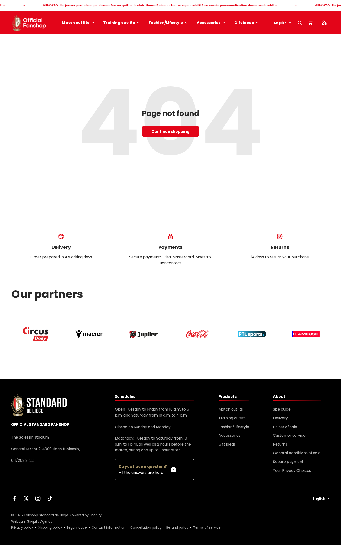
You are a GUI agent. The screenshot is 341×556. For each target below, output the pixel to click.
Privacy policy (22, 527)
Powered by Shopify (86, 515)
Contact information (108, 527)
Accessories (208, 22)
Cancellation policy (145, 527)
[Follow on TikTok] (50, 498)
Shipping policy (50, 527)
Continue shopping (170, 131)
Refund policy (177, 527)
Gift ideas (244, 22)
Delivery (280, 418)
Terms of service (207, 527)
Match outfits (75, 22)
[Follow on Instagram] (38, 498)
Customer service (289, 435)
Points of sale (285, 427)
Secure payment (288, 461)
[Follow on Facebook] (14, 498)
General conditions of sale (297, 453)
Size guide (282, 409)
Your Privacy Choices (292, 470)
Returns (280, 444)
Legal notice (77, 527)
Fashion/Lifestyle (166, 22)
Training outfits (119, 22)
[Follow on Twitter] (26, 498)
